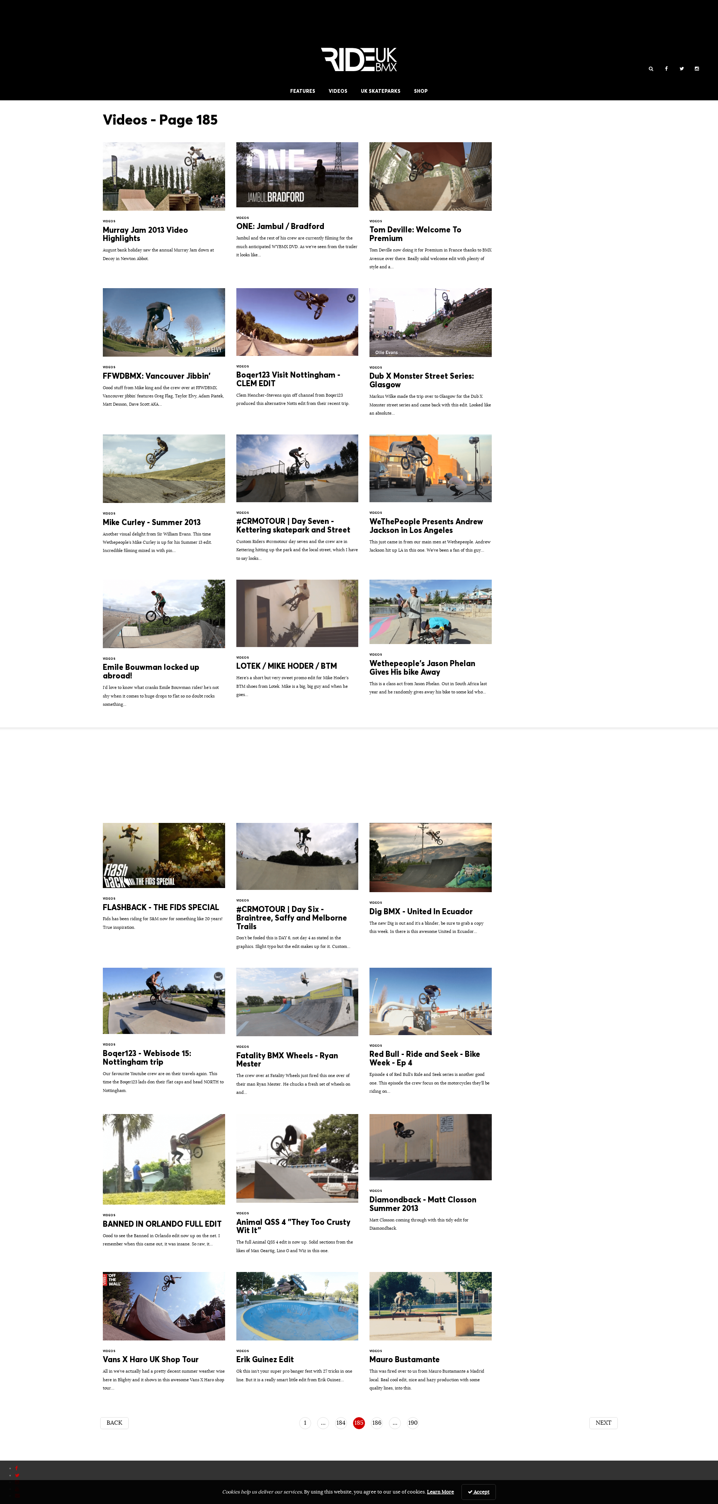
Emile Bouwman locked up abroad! (164, 647)
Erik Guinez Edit (297, 1331)
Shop (421, 91)
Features (302, 91)
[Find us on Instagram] (697, 69)
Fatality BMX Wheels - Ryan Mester (297, 1035)
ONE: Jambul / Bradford (297, 203)
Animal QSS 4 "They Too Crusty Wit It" (297, 1187)
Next (603, 1423)
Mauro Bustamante (430, 1335)
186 (376, 1423)
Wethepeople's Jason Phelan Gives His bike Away (430, 641)
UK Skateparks (381, 91)
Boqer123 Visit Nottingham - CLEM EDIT (297, 351)
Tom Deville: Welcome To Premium (430, 209)
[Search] (651, 69)
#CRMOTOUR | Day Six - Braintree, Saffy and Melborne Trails (297, 890)
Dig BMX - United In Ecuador (430, 882)
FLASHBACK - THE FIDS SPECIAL (164, 880)
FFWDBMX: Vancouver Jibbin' (164, 351)
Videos (338, 91)
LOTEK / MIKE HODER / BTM (297, 642)
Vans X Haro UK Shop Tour (164, 1335)
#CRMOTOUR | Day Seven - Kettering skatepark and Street (297, 501)
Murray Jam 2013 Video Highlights (164, 205)
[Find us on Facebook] (666, 69)
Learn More (440, 1492)
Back (114, 1423)
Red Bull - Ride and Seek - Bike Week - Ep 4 (430, 1034)
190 (413, 1423)
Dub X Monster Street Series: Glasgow (430, 355)
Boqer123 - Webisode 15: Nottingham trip (164, 1034)
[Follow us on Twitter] (681, 69)
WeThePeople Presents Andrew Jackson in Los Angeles (430, 497)
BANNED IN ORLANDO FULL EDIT (164, 1184)
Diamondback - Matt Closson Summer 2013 (430, 1176)
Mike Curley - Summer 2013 (164, 497)
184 (341, 1423)
